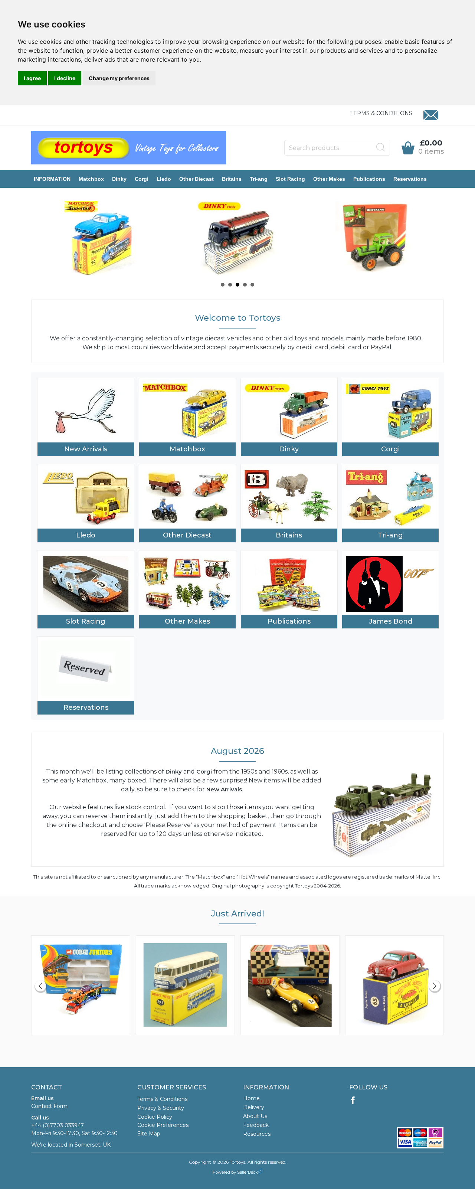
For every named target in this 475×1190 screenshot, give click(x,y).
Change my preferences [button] (119, 78)
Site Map (148, 1133)
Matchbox (91, 179)
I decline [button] (64, 78)
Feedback (256, 1125)
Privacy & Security (160, 1108)
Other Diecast (196, 179)
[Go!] (380, 147)
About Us (255, 1116)
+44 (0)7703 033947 (57, 1125)
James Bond (390, 621)
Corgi (141, 179)
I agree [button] (32, 78)
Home (251, 1098)
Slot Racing (290, 179)
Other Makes (329, 179)
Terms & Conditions (381, 113)
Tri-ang (259, 179)
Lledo (164, 179)
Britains (232, 179)
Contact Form (49, 1106)
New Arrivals (85, 449)
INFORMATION (52, 179)
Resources (257, 1134)
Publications (369, 179)
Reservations (410, 179)
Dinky (119, 179)
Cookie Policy (154, 1117)
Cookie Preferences (163, 1125)
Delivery (253, 1107)
